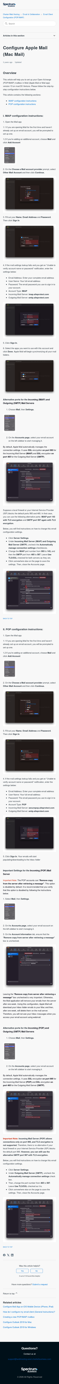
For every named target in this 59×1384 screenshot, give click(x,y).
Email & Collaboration (31, 14)
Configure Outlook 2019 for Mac (17, 1322)
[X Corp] (8, 1255)
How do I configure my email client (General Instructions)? (29, 1311)
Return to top (9, 1293)
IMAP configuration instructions (22, 100)
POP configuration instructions (22, 104)
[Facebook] (4, 1255)
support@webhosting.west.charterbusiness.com (29, 1359)
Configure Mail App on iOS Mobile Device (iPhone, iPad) (28, 1306)
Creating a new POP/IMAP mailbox (19, 1316)
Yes (22, 1271)
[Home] (9, 4)
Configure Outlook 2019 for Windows (19, 1327)
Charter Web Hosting (11, 14)
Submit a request (40, 1284)
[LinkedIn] (12, 1255)
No (37, 1271)
